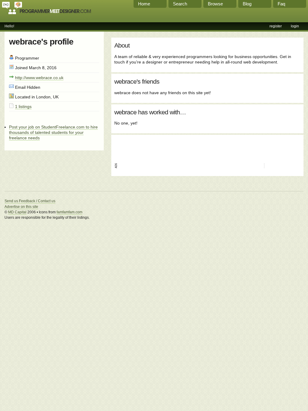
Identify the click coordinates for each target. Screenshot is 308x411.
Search (180, 3)
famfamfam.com (69, 212)
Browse (215, 3)
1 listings (23, 106)
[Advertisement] (184, 147)
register (276, 26)
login (295, 26)
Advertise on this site (21, 207)
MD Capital (17, 212)
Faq (281, 3)
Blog (247, 3)
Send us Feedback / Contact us (30, 201)
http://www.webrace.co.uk (39, 77)
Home (144, 3)
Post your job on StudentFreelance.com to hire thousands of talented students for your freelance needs (53, 132)
